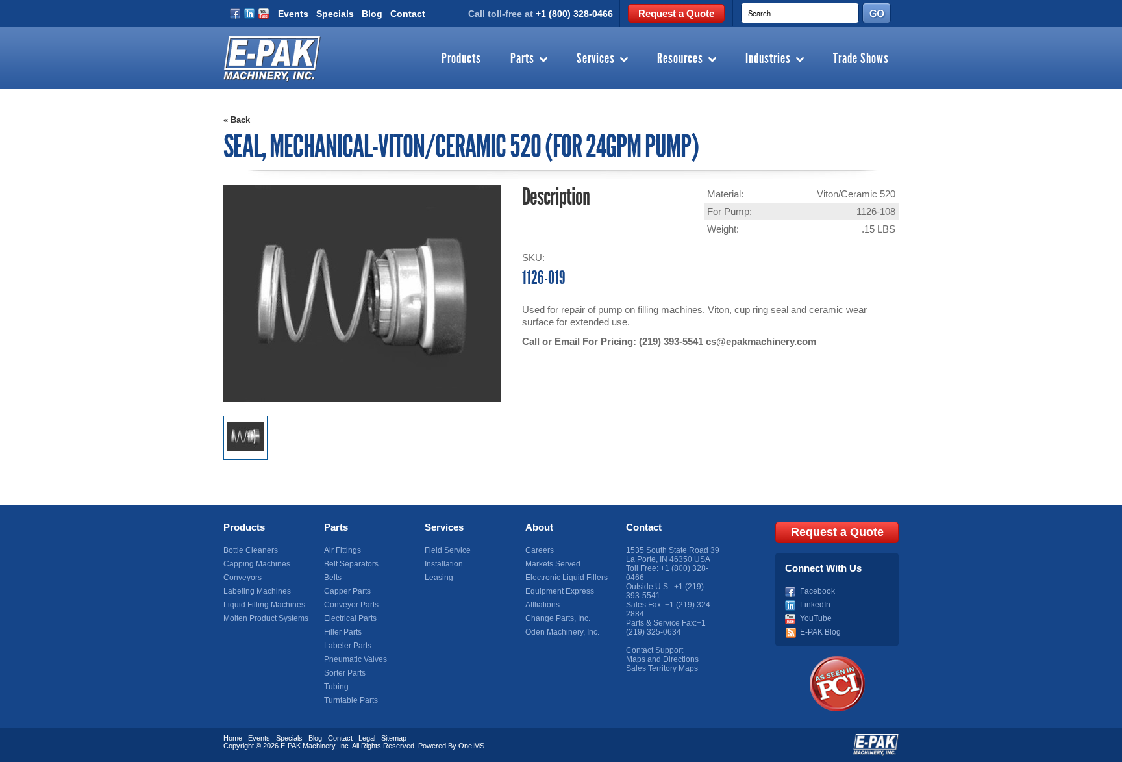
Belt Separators (351, 563)
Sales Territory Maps (662, 668)
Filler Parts (343, 632)
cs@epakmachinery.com (761, 341)
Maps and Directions (662, 659)
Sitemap (393, 738)
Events (293, 13)
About (539, 527)
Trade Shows (861, 59)
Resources (680, 59)
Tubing (336, 686)
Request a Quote (676, 13)
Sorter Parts (345, 673)
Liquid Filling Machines (264, 604)
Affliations (542, 604)
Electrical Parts (350, 618)
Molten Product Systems (265, 618)
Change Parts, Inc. (557, 618)
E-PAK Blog (820, 632)
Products (461, 59)
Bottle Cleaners (250, 550)
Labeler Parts (347, 645)
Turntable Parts (351, 700)
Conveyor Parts (351, 604)
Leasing (439, 577)
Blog (372, 13)
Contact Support (654, 650)
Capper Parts (347, 591)
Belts (333, 577)
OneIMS (471, 746)
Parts (522, 59)
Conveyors (242, 577)
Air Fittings (342, 550)
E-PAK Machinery (307, 746)
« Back (236, 120)
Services (596, 59)
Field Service (448, 550)
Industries (768, 59)
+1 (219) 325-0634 (666, 627)
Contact (407, 13)
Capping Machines (256, 563)
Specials (335, 13)
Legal (366, 738)
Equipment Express (559, 591)
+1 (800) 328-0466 (574, 13)
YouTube (816, 618)
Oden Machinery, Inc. (562, 632)
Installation (444, 563)
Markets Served (552, 563)
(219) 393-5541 (671, 341)
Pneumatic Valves (355, 659)
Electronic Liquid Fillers (566, 577)
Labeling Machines (257, 591)
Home (232, 738)
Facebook (817, 591)
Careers (539, 550)
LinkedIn (815, 604)
